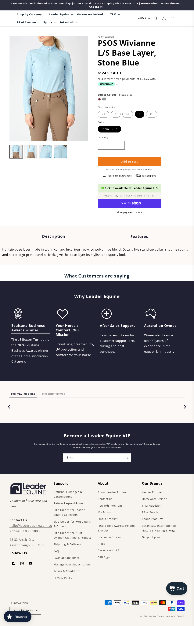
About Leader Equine (112, 492)
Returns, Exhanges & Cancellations (68, 494)
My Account (106, 512)
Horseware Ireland (154, 499)
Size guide (110, 107)
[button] (31, 14)
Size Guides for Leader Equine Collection (69, 512)
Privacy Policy (63, 577)
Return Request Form (68, 503)
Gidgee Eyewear (153, 537)
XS (103, 114)
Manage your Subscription (72, 564)
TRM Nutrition (151, 505)
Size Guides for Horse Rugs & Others (72, 524)
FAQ (56, 551)
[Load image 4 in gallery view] (60, 151)
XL (151, 114)
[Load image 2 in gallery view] (31, 151)
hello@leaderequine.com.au (30, 526)
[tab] (54, 236)
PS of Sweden (151, 512)
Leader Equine (152, 492)
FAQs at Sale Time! (66, 558)
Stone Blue (109, 129)
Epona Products (152, 519)
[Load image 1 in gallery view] (16, 151)
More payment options (129, 212)
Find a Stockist (108, 519)
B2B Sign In (105, 557)
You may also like (23, 393)
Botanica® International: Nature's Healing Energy (159, 528)
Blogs (101, 544)
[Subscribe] (127, 457)
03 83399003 (30, 531)
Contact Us (105, 499)
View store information (143, 195)
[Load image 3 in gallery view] (45, 151)
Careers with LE (108, 550)
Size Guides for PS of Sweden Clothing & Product (72, 535)
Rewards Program (110, 505)
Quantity (103, 137)
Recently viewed (54, 393)
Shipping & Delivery (67, 544)
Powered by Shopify (174, 616)
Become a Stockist (110, 537)
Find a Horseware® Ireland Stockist (116, 528)
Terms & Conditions (67, 571)
